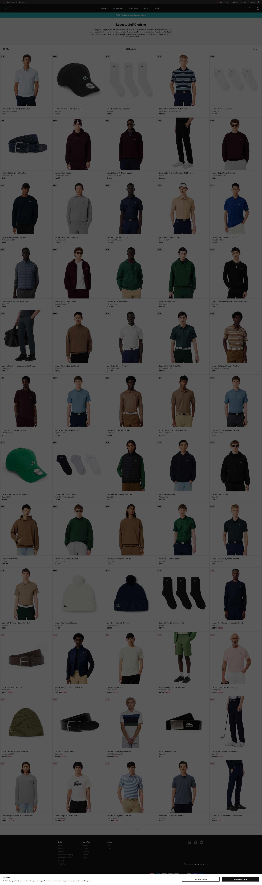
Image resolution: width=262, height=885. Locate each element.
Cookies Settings (201, 879)
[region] (131, 879)
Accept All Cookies (240, 879)
